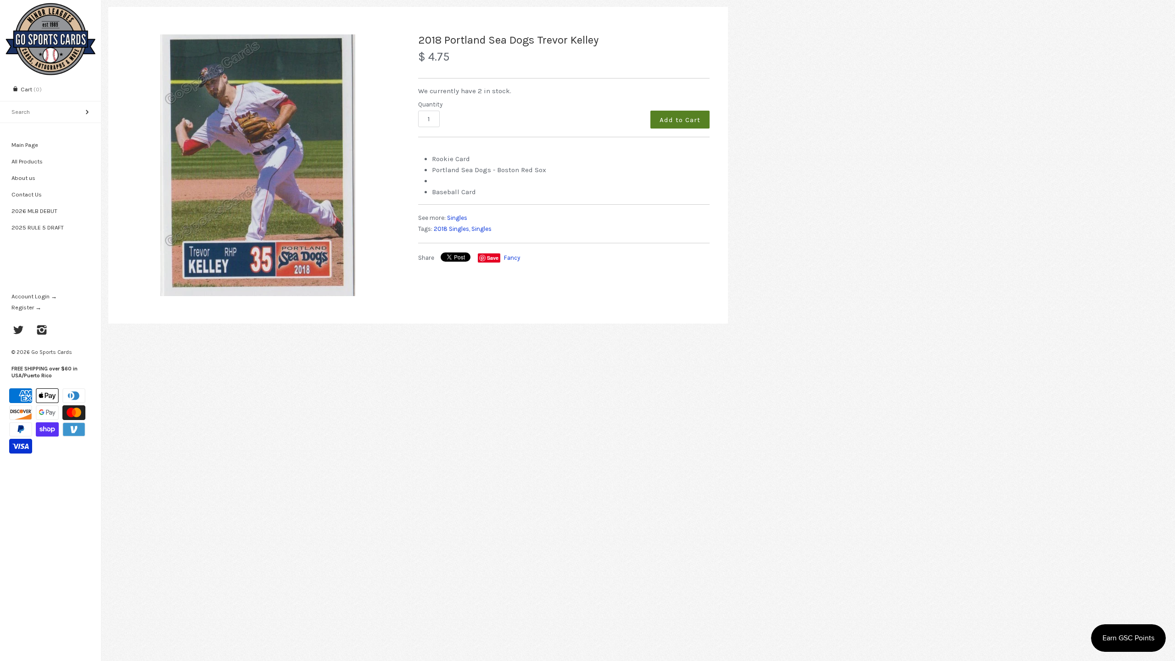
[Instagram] (42, 331)
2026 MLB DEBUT (34, 210)
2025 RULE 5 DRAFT (37, 227)
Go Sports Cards (51, 352)
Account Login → (34, 296)
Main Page (24, 144)
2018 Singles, (452, 228)
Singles (457, 217)
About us (23, 177)
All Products (27, 161)
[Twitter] (18, 331)
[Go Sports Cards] (50, 8)
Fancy (512, 257)
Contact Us (26, 194)
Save (492, 257)
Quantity (430, 104)
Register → (26, 307)
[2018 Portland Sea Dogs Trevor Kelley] (258, 165)
